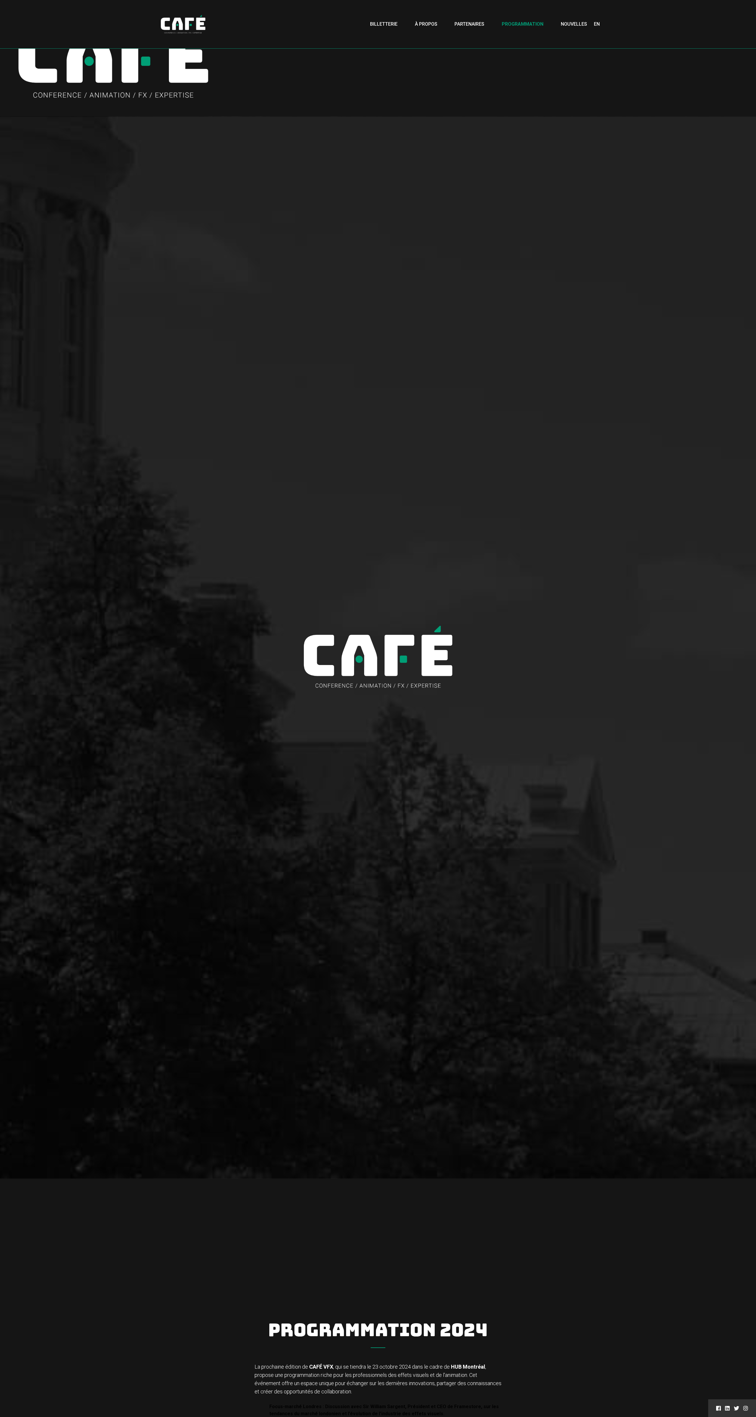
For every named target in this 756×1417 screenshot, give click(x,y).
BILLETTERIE (383, 24)
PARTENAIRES (469, 24)
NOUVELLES (574, 24)
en (597, 24)
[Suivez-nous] (718, 1408)
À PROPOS (426, 24)
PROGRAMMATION (522, 24)
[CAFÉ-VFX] (183, 24)
